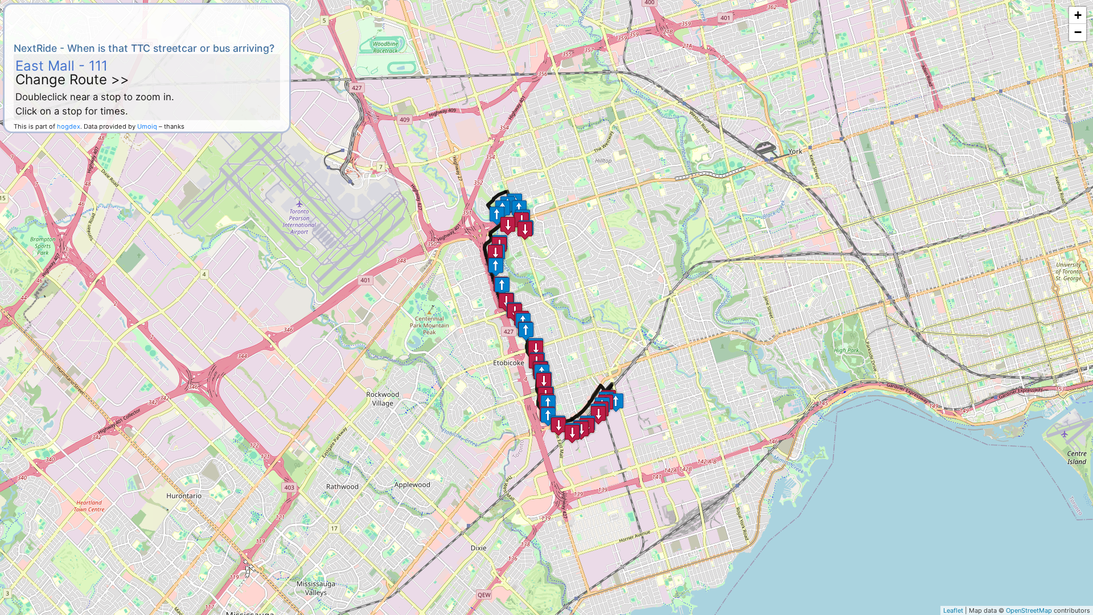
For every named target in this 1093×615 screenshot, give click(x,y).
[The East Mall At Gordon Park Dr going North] (548, 416)
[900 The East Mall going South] (495, 253)
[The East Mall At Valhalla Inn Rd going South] (544, 381)
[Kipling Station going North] (616, 402)
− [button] (1078, 32)
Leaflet (953, 610)
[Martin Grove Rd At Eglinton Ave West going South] (525, 230)
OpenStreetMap (1029, 610)
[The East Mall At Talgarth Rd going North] (502, 286)
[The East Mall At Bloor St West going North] (548, 404)
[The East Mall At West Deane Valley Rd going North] (496, 266)
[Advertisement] (147, 22)
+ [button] (1078, 15)
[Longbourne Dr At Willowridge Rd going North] (497, 215)
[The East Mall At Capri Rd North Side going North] (526, 331)
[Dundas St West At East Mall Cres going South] (572, 433)
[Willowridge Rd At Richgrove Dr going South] (508, 225)
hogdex (68, 126)
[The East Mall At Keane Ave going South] (536, 349)
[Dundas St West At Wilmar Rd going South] (598, 414)
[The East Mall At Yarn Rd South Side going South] (558, 426)
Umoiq (147, 126)
